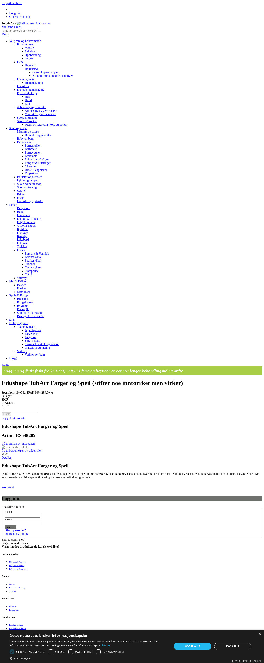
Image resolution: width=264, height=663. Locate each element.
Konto (5, 364)
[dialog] (132, 646)
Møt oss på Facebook (17, 562)
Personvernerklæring (17, 588)
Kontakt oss (14, 610)
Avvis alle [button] (232, 646)
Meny (5, 34)
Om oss (12, 584)
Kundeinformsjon (16, 625)
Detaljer (6, 457)
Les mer (106, 645)
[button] (88, 658)
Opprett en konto (19, 16)
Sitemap (12, 591)
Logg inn (14, 13)
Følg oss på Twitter (16, 565)
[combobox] (19, 31)
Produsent (8, 487)
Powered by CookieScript (246, 661)
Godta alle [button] (192, 646)
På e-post (12, 606)
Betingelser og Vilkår (17, 628)
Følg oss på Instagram (17, 569)
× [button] (259, 633)
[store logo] (34, 23)
